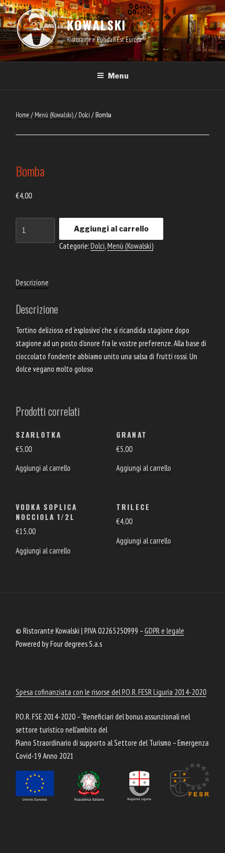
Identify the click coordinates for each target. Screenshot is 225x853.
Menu (118, 75)
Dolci (84, 114)
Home (22, 114)
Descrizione (32, 282)
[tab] (32, 283)
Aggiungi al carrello (111, 228)
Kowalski (96, 24)
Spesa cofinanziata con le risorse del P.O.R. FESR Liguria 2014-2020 (111, 692)
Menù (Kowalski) (54, 114)
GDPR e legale (164, 631)
